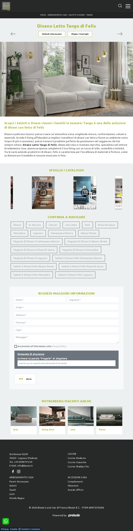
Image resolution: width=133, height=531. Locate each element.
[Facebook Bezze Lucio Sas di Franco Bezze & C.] (12, 471)
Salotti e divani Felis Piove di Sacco (82, 266)
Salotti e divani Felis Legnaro (75, 274)
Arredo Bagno (16, 498)
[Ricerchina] (120, 5)
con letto (71, 225)
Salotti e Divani (77, 15)
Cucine (72, 454)
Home (43, 15)
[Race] (19, 33)
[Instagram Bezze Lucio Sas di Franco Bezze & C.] (17, 471)
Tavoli (12, 490)
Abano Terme (88, 233)
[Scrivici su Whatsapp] (5, 521)
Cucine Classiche (77, 462)
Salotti (13, 485)
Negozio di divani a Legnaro (30, 258)
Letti (12, 494)
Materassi (73, 485)
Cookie (13, 529)
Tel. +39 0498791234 (20, 462)
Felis (87, 225)
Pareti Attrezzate (19, 481)
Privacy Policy (59, 346)
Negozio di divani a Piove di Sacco (34, 249)
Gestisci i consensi (30, 529)
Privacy (5, 529)
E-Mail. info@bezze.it (21, 465)
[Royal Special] (114, 33)
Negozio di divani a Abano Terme (87, 241)
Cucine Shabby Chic (78, 466)
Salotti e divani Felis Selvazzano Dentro (78, 258)
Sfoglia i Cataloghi (80, 34)
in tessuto (35, 225)
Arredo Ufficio (75, 490)
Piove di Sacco (106, 225)
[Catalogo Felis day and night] (84, 193)
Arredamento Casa (57, 15)
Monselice (19, 233)
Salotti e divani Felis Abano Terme (33, 266)
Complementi (75, 481)
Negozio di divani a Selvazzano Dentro (36, 241)
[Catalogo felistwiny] (43, 193)
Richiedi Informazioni (52, 34)
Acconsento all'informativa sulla (42, 346)
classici (53, 225)
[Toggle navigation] (128, 6)
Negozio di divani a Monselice (80, 249)
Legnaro (38, 233)
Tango (89, 15)
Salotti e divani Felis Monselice (31, 274)
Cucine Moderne (77, 458)
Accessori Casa (77, 477)
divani (17, 225)
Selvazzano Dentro (62, 233)
